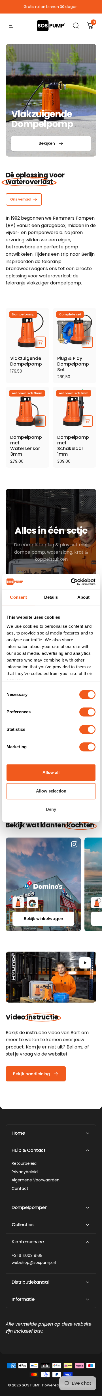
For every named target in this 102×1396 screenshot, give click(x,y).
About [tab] (83, 597)
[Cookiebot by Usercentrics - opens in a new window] (71, 581)
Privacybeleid (25, 1172)
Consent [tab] (18, 597)
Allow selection (51, 791)
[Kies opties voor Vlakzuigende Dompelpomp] (18, 902)
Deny (51, 809)
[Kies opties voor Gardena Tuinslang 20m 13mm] (32, 902)
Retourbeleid (24, 1163)
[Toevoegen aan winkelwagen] (40, 342)
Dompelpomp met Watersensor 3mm (26, 445)
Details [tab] (51, 597)
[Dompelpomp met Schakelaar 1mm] (74, 408)
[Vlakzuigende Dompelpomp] (27, 329)
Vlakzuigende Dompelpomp (26, 361)
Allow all (51, 772)
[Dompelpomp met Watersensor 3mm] (27, 408)
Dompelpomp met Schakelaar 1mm (73, 445)
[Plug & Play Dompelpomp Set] (74, 329)
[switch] (87, 711)
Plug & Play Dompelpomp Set (73, 364)
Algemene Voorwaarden (36, 1180)
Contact (20, 1188)
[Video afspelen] (51, 977)
